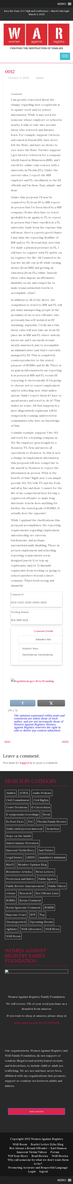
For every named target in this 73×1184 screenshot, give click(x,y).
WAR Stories (60, 1156)
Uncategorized (16, 922)
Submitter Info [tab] (43, 639)
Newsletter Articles (19, 871)
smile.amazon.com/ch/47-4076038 (36, 1022)
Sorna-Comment (30, 900)
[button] (61, 4)
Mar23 (10, 864)
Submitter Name (30, 648)
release (11, 893)
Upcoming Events (41, 922)
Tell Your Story (18, 1156)
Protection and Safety (20, 879)
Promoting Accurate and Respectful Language (38, 1167)
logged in (26, 762)
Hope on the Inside (18, 836)
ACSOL (24, 793)
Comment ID (17, 594)
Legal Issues (14, 857)
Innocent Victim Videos (32, 1152)
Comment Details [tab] (43, 631)
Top (42, 914)
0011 (7, 742)
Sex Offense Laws (47, 893)
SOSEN (49, 907)
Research (26, 893)
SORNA (10, 900)
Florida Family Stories (51, 821)
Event (46, 814)
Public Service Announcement (25, 886)
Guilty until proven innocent (24, 829)
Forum (54, 1152)
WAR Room (13, 936)
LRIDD (30, 857)
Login (32, 1171)
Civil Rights (40, 800)
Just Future (46, 850)
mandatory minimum (52, 857)
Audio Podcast (42, 793)
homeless (53, 829)
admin (39, 78)
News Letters (45, 871)
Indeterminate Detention (22, 843)
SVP (32, 914)
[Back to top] (62, 1173)
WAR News (52, 929)
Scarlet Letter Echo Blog (47, 1144)
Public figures (47, 879)
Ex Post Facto (15, 821)
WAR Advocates (31, 929)
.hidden (10, 793)
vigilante (11, 929)
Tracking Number (20, 612)
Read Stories (40, 1156)
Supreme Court (16, 914)
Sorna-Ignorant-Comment (23, 907)
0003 (65, 742)
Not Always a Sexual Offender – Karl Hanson (38, 1148)
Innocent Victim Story (20, 850)
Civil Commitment (17, 800)
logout (43, 1171)
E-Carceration (40, 807)
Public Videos (57, 886)
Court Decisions (16, 807)
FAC (30, 821)
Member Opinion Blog (32, 864)
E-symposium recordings (22, 814)
